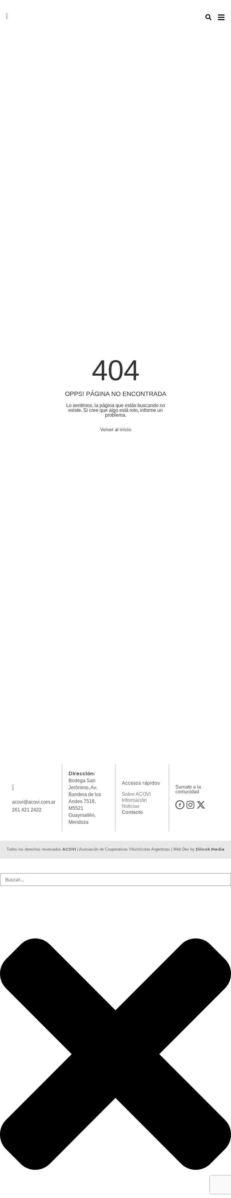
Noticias (130, 806)
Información (134, 800)
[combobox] (115, 879)
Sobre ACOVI (136, 794)
